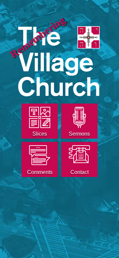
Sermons (79, 134)
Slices (39, 134)
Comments (40, 172)
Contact (79, 172)
